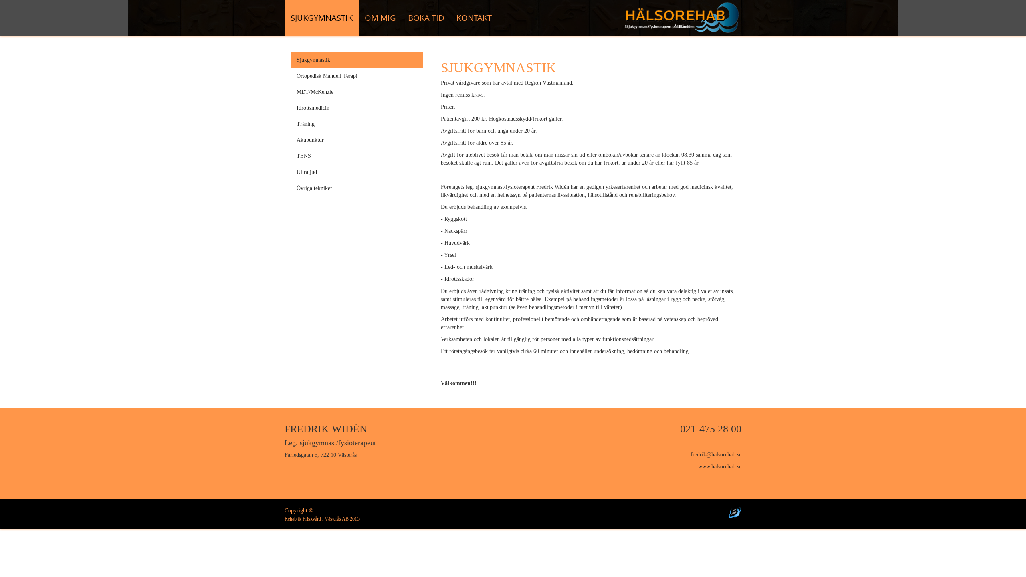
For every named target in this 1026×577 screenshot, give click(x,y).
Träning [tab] (306, 124)
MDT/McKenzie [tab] (315, 92)
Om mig (380, 17)
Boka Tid (426, 17)
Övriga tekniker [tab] (314, 188)
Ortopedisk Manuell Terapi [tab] (327, 76)
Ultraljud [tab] (307, 172)
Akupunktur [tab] (310, 140)
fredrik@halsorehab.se (716, 455)
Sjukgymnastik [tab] (313, 60)
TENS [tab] (304, 156)
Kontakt (474, 17)
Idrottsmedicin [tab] (313, 108)
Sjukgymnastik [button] (322, 17)
